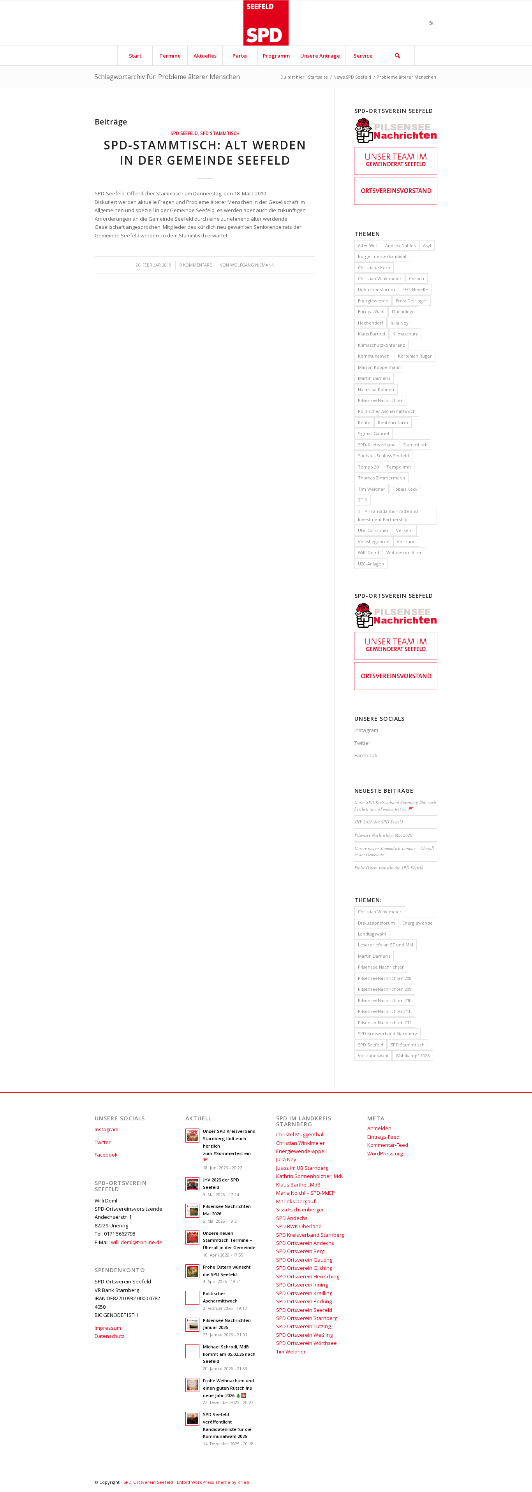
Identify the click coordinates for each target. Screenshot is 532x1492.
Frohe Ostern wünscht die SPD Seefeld (388, 868)
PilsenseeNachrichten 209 (385, 989)
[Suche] (397, 55)
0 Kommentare (196, 265)
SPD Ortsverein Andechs (305, 1242)
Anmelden (379, 1128)
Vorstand (406, 541)
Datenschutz (110, 1335)
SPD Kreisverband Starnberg (387, 1033)
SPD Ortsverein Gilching (304, 1267)
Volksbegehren (373, 541)
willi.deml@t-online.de (136, 1242)
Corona (416, 278)
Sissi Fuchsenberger (300, 1209)
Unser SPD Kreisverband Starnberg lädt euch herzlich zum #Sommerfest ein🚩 (395, 805)
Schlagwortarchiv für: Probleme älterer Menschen (167, 76)
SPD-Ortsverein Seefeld (148, 1482)
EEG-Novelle (415, 289)
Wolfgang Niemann (252, 265)
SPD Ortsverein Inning (302, 1284)
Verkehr (404, 530)
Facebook (365, 755)
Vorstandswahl (373, 1055)
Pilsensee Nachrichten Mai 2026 (383, 835)
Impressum (108, 1327)
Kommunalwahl (374, 356)
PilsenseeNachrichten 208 (385, 978)
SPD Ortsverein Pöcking (304, 1301)
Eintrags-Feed (383, 1136)
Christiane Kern (374, 267)
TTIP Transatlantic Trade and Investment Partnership (388, 515)
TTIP (362, 500)
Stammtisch (415, 445)
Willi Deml (368, 552)
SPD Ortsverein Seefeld (304, 1309)
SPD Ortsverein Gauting (304, 1259)
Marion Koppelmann (379, 367)
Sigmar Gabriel (373, 433)
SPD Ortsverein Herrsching (307, 1276)
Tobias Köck (405, 489)
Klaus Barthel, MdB (298, 1184)
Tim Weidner (371, 489)
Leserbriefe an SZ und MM (385, 945)
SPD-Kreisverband (377, 445)
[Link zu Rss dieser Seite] (431, 23)
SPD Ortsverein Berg (300, 1251)
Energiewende (373, 301)
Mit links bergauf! (296, 1201)
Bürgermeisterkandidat (382, 256)
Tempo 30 (368, 467)
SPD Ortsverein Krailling (304, 1293)
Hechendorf (370, 323)
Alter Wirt (368, 245)
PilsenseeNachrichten (380, 400)
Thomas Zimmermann (381, 478)
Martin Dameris (374, 378)
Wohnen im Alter (404, 552)
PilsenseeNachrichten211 (384, 1011)
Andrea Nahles (400, 245)
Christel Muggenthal (299, 1134)
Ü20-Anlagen (371, 564)
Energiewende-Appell (301, 1151)
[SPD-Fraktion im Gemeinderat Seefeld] (395, 172)
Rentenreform (393, 422)
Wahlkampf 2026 (413, 1055)
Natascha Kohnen (376, 389)
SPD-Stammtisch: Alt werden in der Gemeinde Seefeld (205, 152)
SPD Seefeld (184, 133)
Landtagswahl (372, 934)
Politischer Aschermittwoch (387, 411)
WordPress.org (385, 1153)
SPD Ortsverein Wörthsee (306, 1342)
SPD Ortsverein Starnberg (306, 1318)
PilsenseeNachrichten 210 (385, 1000)
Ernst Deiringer (411, 301)
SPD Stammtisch (220, 133)
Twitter (362, 742)
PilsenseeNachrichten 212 (385, 1022)
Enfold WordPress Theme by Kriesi (213, 1482)
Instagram (366, 730)
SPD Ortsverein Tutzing (303, 1326)
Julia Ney (400, 323)
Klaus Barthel (371, 334)
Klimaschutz (405, 334)
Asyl (427, 245)
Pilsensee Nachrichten (381, 967)
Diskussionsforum (376, 289)
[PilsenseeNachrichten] (395, 142)
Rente (364, 422)
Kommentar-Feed (387, 1144)
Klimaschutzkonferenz (381, 345)
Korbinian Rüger (415, 356)
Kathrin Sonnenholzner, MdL (310, 1176)
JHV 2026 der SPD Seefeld (378, 822)
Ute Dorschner (373, 530)
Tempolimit (398, 467)
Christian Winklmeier (380, 278)
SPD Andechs (292, 1218)
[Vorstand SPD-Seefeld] (395, 202)
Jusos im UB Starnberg (302, 1167)
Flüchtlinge (403, 311)
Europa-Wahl (371, 311)
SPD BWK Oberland (299, 1226)
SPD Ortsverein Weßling (304, 1334)
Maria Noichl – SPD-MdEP (305, 1192)
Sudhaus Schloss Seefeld (383, 455)
